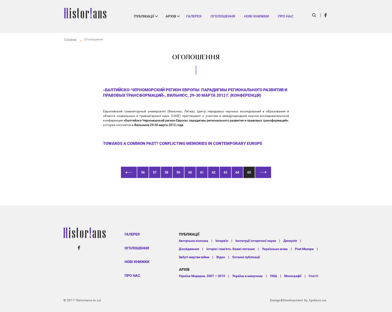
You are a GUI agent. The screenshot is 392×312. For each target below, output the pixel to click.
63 (225, 172)
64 (237, 172)
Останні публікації (246, 257)
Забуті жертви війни (194, 257)
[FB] (325, 15)
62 (214, 172)
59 (178, 172)
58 (166, 172)
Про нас (285, 16)
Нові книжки (256, 16)
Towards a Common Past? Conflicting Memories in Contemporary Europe (182, 143)
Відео (220, 257)
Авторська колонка (193, 241)
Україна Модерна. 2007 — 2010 (202, 276)
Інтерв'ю (222, 241)
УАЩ (273, 276)
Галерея (193, 16)
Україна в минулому (247, 276)
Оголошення (223, 16)
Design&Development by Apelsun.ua (298, 300)
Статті (313, 276)
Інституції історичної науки (255, 241)
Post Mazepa (304, 249)
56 (143, 172)
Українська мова (275, 249)
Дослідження (189, 249)
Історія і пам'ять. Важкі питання (230, 249)
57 (155, 172)
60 (190, 172)
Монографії (292, 276)
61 (202, 172)
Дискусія (290, 241)
